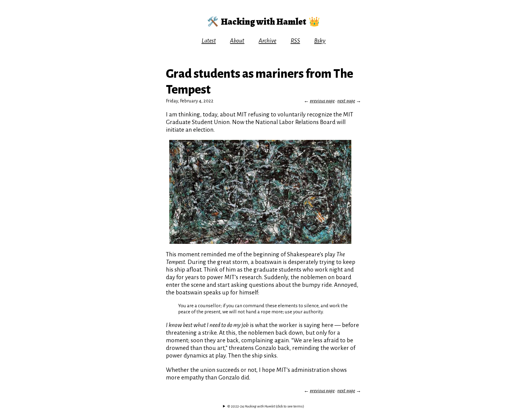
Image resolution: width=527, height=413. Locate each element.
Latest (209, 40)
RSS (295, 40)
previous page (322, 100)
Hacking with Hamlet (263, 22)
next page (346, 100)
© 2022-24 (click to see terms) (265, 406)
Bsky (319, 40)
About (237, 40)
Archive (267, 40)
